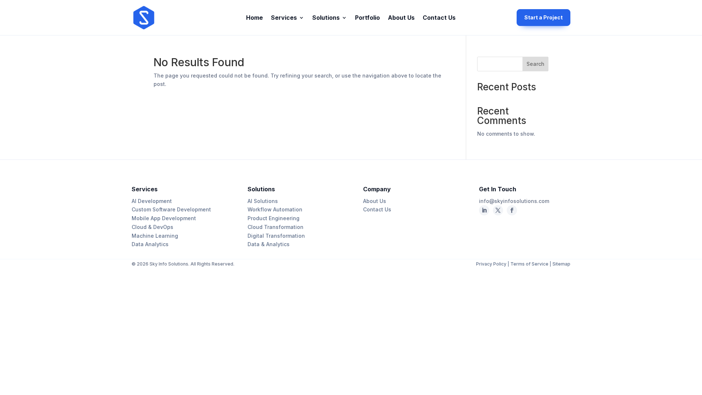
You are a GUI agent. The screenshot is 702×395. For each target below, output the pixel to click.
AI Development (152, 201)
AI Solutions (263, 201)
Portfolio (367, 18)
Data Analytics (150, 244)
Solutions (326, 18)
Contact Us (439, 18)
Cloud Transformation (275, 227)
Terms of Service (529, 264)
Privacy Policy (491, 264)
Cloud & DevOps (152, 227)
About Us (401, 18)
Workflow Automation (275, 209)
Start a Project (543, 17)
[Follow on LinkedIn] (484, 210)
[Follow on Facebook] (498, 210)
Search (535, 64)
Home (254, 18)
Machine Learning (155, 236)
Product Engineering (273, 218)
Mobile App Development (164, 218)
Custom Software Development (171, 209)
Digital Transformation (276, 236)
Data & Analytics (269, 244)
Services (284, 18)
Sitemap (561, 264)
